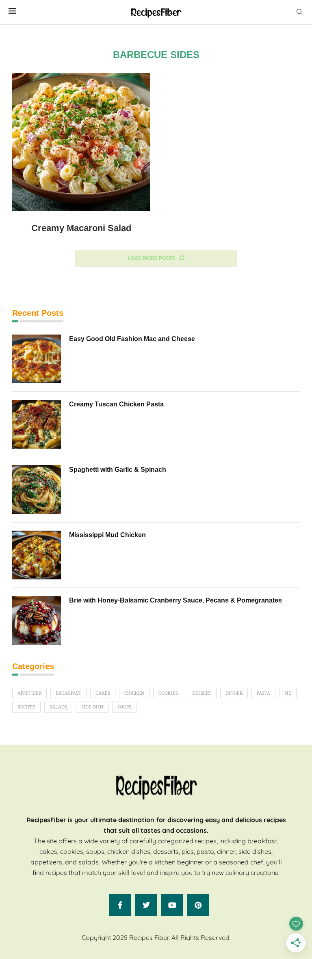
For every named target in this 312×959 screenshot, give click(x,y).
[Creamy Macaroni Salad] (81, 142)
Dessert (201, 693)
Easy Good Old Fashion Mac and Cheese (132, 338)
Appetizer (29, 693)
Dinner (234, 693)
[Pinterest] (198, 905)
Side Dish (92, 706)
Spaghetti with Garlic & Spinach (117, 469)
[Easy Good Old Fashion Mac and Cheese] (36, 359)
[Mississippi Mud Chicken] (36, 555)
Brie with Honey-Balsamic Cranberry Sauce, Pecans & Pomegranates (175, 600)
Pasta (263, 693)
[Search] (299, 12)
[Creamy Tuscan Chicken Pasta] (36, 424)
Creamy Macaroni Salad (81, 228)
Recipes (26, 706)
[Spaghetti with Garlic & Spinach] (36, 489)
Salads (58, 706)
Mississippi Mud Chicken (107, 534)
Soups (124, 706)
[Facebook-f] (120, 905)
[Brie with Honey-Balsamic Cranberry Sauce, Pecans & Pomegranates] (36, 620)
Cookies (168, 693)
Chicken (134, 693)
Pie (287, 693)
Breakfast (68, 693)
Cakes (102, 693)
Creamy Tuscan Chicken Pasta (116, 404)
